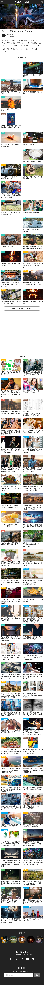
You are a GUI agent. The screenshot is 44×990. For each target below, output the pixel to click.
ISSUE (3, 182)
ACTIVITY (3, 165)
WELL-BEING (4, 379)
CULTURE (3, 114)
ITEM (24, 63)
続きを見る (22, 57)
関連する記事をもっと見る (22, 308)
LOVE (24, 379)
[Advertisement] (22, 334)
